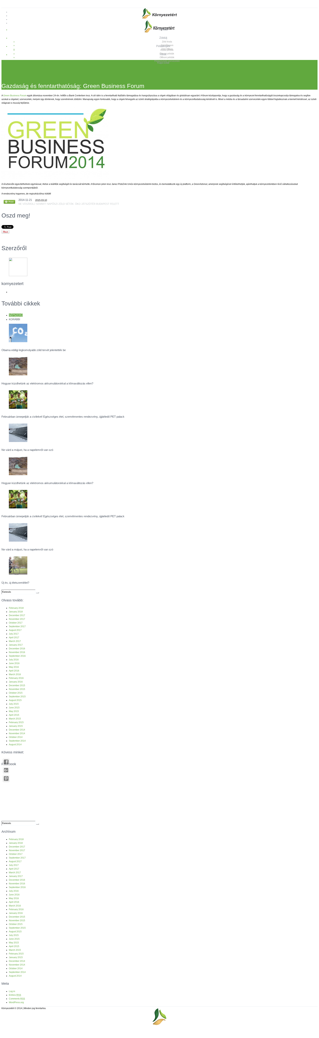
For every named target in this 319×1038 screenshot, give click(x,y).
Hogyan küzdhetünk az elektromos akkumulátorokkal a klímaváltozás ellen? (47, 383)
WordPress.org (16, 1002)
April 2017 (14, 637)
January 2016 (16, 682)
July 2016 (14, 659)
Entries (15, 995)
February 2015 (16, 722)
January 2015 (16, 726)
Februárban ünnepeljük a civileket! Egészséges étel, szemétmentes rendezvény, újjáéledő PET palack (62, 416)
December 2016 (17, 648)
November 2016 (17, 652)
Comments (17, 998)
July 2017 (14, 634)
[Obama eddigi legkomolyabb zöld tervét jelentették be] (18, 341)
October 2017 (16, 622)
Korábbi (14, 319)
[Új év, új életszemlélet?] (18, 574)
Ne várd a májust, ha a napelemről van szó (27, 449)
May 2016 (14, 667)
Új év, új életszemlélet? (15, 582)
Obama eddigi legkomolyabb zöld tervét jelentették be (33, 350)
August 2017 (15, 630)
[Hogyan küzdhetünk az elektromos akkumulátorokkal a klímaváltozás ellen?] (18, 374)
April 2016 (14, 670)
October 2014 (16, 737)
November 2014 (17, 733)
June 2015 (14, 707)
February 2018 (16, 608)
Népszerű (16, 315)
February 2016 (16, 678)
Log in (12, 991)
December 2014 (17, 729)
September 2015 (17, 696)
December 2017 (17, 615)
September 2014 (17, 741)
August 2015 (15, 700)
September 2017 (17, 626)
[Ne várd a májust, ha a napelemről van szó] (18, 441)
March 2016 (15, 674)
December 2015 (17, 685)
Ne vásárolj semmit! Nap (35, 204)
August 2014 (15, 744)
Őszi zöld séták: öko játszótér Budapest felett (85, 204)
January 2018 (16, 611)
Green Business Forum (14, 95)
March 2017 (15, 641)
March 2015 (15, 718)
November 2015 (17, 689)
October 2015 (16, 693)
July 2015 (14, 704)
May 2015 (14, 711)
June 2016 (14, 663)
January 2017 (16, 645)
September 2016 (17, 656)
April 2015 (14, 715)
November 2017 (17, 619)
